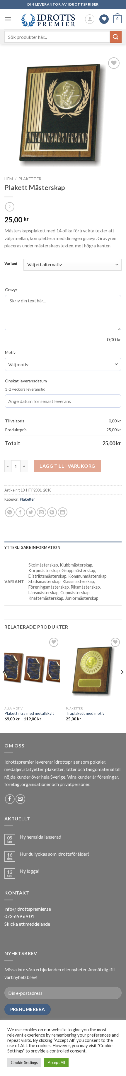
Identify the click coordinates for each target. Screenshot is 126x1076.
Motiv (10, 352)
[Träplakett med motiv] (94, 669)
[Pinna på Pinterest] (52, 512)
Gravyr (11, 289)
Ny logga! (30, 871)
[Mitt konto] (89, 19)
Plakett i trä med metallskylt (29, 713)
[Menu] (7, 19)
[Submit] (116, 36)
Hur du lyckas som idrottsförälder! (54, 854)
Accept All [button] (56, 1062)
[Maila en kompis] (41, 512)
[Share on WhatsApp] (10, 512)
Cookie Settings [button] (24, 1062)
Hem (8, 178)
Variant (11, 264)
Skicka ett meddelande (27, 924)
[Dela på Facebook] (20, 512)
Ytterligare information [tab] (32, 547)
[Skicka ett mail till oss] (20, 799)
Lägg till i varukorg (67, 466)
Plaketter (29, 178)
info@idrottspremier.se (27, 909)
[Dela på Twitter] (31, 512)
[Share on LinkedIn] (62, 512)
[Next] (122, 684)
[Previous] (4, 684)
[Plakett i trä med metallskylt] (32, 669)
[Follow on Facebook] (10, 799)
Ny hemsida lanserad (40, 837)
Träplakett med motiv (85, 713)
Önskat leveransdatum (26, 380)
